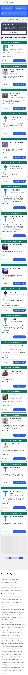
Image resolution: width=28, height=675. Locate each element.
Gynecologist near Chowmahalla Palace (12, 630)
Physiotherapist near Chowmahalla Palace (13, 656)
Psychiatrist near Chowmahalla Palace (12, 659)
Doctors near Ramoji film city (10, 587)
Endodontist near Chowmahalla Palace (12, 614)
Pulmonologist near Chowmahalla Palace (13, 662)
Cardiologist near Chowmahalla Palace (12, 602)
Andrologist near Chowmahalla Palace (12, 599)
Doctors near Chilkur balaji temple (11, 590)
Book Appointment (19, 60)
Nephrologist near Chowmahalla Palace (12, 640)
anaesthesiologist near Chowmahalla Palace (13, 597)
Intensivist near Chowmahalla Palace (11, 635)
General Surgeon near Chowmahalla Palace (13, 627)
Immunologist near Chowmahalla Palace (12, 632)
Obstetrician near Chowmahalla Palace (12, 643)
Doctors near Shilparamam (9, 582)
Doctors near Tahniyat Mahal (10, 579)
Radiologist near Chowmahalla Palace (12, 665)
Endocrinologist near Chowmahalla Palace (13, 612)
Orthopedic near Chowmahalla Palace (12, 648)
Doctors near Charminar (8, 577)
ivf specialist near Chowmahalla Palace (12, 638)
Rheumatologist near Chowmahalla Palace (13, 667)
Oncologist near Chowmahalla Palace (12, 646)
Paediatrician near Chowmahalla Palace (12, 651)
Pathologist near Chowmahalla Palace (12, 654)
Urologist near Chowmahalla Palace (11, 670)
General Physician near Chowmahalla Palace (13, 624)
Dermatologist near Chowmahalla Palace (13, 609)
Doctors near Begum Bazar (9, 585)
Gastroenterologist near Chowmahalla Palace (14, 622)
